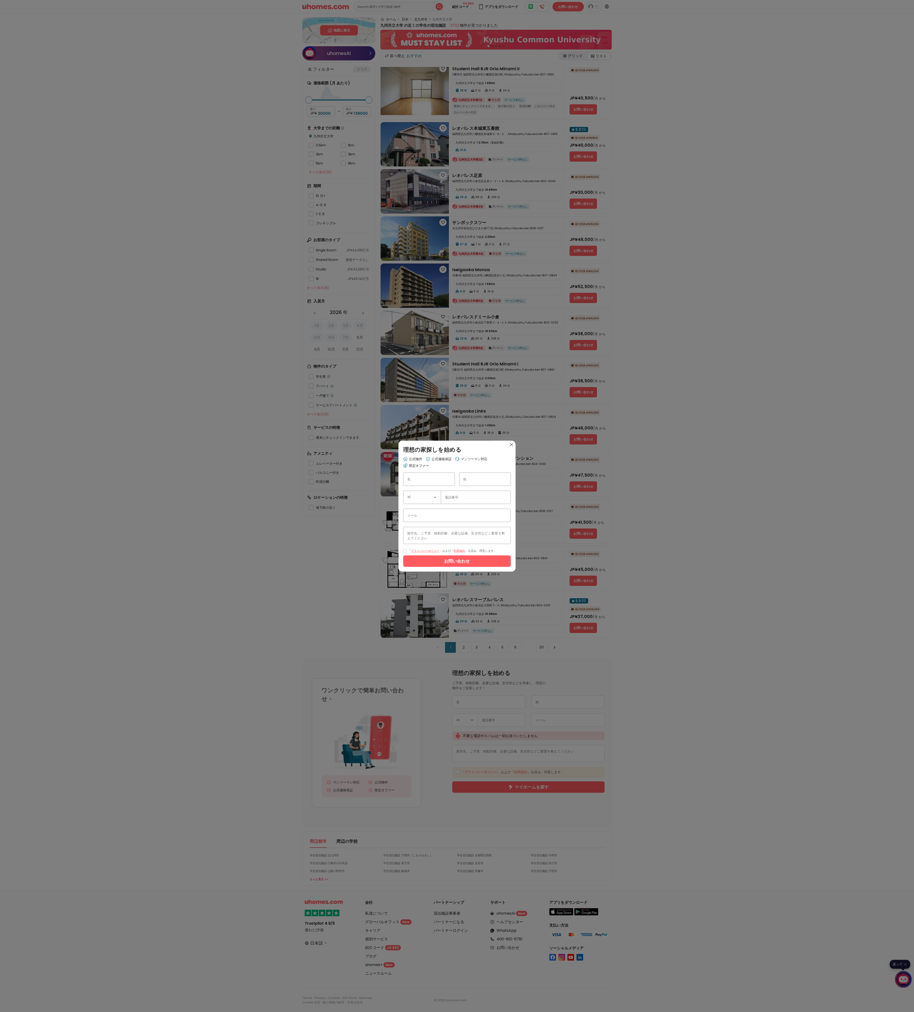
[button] (435, 497)
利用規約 (459, 551)
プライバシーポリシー (425, 551)
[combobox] (422, 497)
